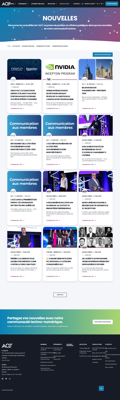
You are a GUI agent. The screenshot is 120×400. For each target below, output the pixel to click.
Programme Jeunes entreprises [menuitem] (85, 352)
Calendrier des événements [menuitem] (58, 349)
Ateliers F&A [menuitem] (57, 353)
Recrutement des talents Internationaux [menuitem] (48, 358)
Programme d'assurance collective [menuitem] (48, 353)
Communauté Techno (43, 46)
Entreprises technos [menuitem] (47, 362)
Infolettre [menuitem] (95, 362)
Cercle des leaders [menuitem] (59, 356)
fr (101, 3)
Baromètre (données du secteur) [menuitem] (99, 349)
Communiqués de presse (60, 46)
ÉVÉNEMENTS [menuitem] (22, 4)
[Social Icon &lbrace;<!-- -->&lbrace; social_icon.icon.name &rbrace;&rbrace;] (3, 378)
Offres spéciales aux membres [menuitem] (47, 349)
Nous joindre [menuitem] (109, 367)
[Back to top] (101, 388)
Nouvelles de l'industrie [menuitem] (99, 356)
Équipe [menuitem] (107, 357)
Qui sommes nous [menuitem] (110, 348)
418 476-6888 (6, 374)
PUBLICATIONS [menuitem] (64, 4)
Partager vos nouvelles (103, 54)
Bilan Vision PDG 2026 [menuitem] (99, 353)
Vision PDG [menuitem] (56, 359)
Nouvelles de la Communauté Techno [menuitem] (47, 369)
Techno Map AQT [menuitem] (84, 348)
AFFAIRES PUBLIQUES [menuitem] (37, 4)
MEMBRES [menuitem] (11, 4)
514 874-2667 (6, 360)
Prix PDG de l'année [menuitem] (85, 356)
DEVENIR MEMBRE (112, 3)
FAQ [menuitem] (106, 351)
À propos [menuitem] (76, 4)
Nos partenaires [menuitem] (110, 361)
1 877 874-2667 (17, 374)
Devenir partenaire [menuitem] (111, 364)
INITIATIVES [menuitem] (51, 4)
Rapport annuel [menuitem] (97, 359)
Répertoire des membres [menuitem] (48, 365)
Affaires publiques (28, 46)
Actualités (16, 46)
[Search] (98, 3)
